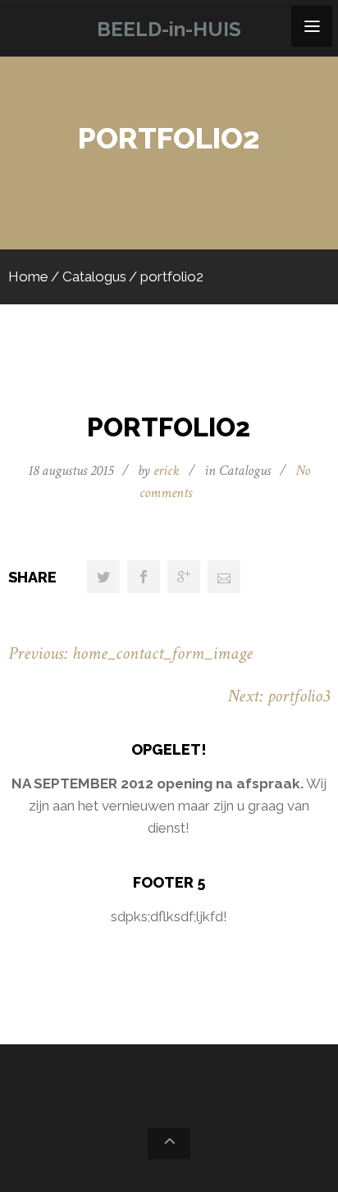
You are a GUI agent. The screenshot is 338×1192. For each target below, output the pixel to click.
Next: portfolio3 (278, 696)
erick (166, 470)
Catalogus (94, 276)
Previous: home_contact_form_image (130, 653)
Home (28, 276)
